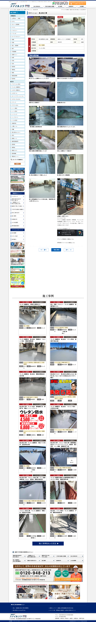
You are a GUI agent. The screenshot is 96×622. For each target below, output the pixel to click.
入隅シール (14, 126)
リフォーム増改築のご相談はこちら (65, 239)
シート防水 (14, 111)
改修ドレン (14, 54)
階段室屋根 (14, 75)
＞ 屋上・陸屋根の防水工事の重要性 (20, 608)
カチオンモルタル (16, 99)
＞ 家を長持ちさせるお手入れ (18, 610)
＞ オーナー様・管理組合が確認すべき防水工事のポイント (62, 610)
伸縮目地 (14, 123)
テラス (13, 27)
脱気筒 (13, 66)
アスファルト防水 (16, 84)
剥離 (13, 129)
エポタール (14, 93)
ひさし (13, 21)
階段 (13, 72)
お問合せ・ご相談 (16, 18)
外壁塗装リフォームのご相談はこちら (66, 242)
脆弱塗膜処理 (15, 141)
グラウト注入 (15, 105)
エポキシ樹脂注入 (16, 90)
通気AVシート (15, 156)
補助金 (13, 69)
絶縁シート (14, 138)
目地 (13, 60)
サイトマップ (24, 621)
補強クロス (14, 150)
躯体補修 (14, 153)
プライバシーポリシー (17, 621)
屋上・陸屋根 (15, 45)
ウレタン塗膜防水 (16, 87)
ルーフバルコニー (16, 36)
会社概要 (10, 621)
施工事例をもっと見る (48, 543)
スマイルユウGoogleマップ (63, 228)
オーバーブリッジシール (17, 96)
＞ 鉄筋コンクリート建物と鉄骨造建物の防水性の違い (61, 608)
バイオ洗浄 (14, 120)
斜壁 (13, 57)
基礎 (13, 39)
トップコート (15, 117)
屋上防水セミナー (16, 132)
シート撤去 (14, 108)
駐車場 (13, 78)
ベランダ (14, 33)
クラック (14, 102)
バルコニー (14, 30)
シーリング (14, 114)
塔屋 (13, 42)
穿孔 (13, 135)
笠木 (13, 63)
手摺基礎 (14, 51)
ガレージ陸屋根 (15, 24)
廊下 (13, 48)
